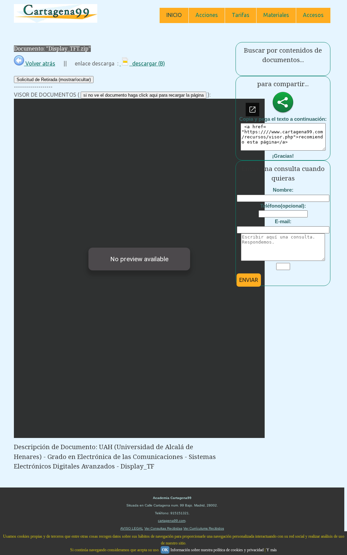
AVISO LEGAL (131, 528)
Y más (271, 550)
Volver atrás (39, 63)
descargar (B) (147, 63)
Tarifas (240, 15)
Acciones (207, 15)
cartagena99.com (171, 520)
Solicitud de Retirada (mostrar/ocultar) (54, 79)
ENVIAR (248, 280)
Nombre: (283, 190)
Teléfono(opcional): (283, 206)
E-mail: (283, 221)
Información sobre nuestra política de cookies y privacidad (217, 550)
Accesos (313, 15)
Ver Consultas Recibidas (163, 528)
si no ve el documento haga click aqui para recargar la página (143, 95)
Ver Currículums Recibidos (203, 528)
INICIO (174, 15)
